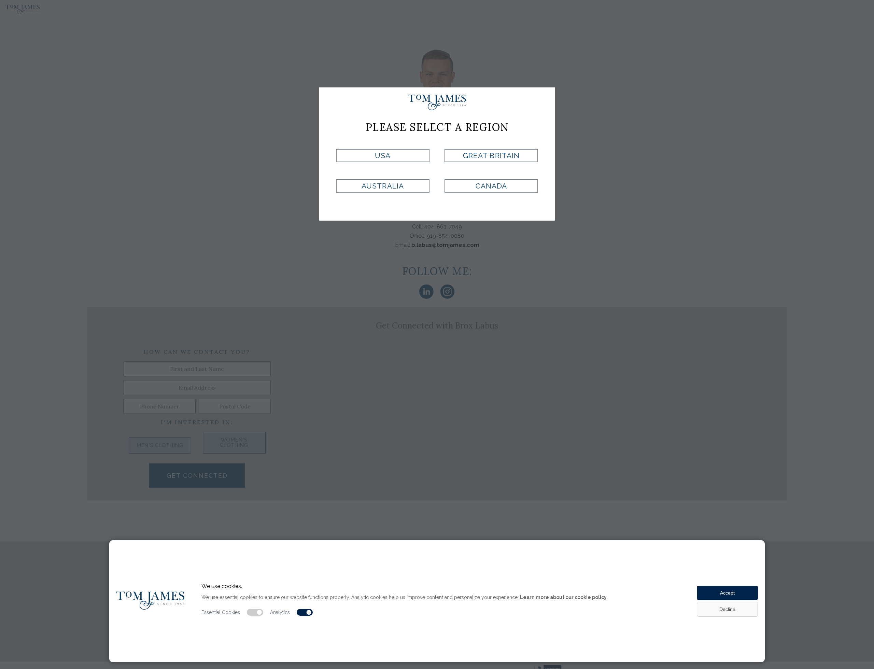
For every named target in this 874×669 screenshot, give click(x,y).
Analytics (280, 612)
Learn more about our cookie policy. (564, 597)
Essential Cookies (220, 612)
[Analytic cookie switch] (305, 612)
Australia (383, 186)
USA (383, 155)
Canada (491, 186)
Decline (727, 609)
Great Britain (491, 155)
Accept (727, 593)
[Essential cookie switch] (255, 612)
